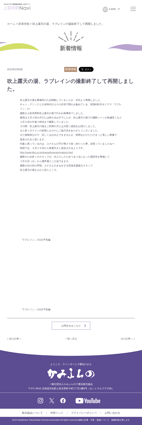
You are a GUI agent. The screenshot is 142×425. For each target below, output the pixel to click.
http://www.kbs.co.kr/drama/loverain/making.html (46, 152)
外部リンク (56, 412)
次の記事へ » (128, 338)
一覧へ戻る (71, 338)
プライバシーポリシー (84, 412)
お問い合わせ (112, 412)
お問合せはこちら (71, 325)
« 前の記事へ (14, 338)
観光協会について (32, 412)
